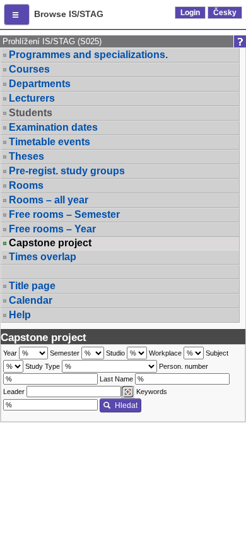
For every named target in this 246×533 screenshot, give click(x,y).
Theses (26, 156)
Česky (225, 12)
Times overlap (42, 256)
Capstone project (50, 243)
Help (20, 314)
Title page (32, 285)
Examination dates (53, 127)
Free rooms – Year (52, 229)
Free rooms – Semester (64, 214)
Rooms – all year (48, 200)
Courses (29, 69)
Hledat (126, 405)
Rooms (26, 185)
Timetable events (49, 141)
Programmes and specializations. (88, 54)
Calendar (30, 300)
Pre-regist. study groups (67, 170)
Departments (40, 83)
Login (190, 12)
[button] (17, 14)
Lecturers (32, 98)
